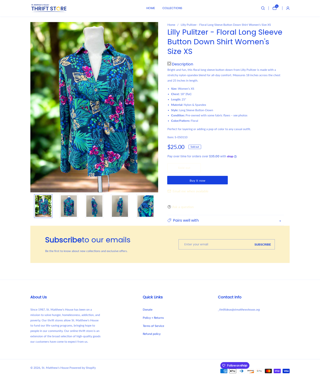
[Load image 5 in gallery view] (145, 206)
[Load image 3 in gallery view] (94, 206)
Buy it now (198, 180)
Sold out (184, 167)
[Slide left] (32, 206)
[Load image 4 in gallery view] (120, 206)
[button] (225, 220)
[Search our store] (265, 8)
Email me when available (191, 191)
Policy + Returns (153, 317)
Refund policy (152, 333)
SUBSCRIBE (262, 244)
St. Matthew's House (55, 367)
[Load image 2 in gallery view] (69, 206)
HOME (150, 8)
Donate (147, 309)
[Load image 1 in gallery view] (43, 206)
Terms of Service (153, 325)
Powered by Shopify (82, 367)
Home (171, 24)
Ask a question (183, 207)
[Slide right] (156, 206)
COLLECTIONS (172, 8)
